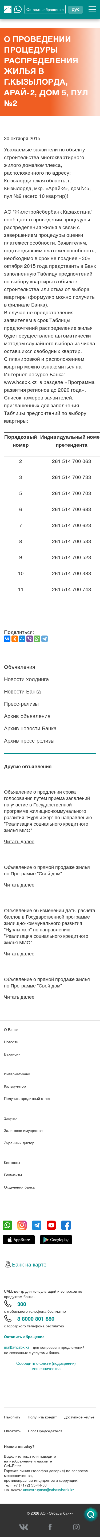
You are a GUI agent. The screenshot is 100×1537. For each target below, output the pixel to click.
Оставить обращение (24, 1336)
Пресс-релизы (21, 703)
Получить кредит (42, 1417)
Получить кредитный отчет (27, 1098)
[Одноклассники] (14, 639)
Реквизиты (13, 1174)
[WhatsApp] (37, 639)
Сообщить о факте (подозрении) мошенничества (46, 1365)
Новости (11, 1041)
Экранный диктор (19, 1142)
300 (21, 1304)
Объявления (19, 667)
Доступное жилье (79, 1417)
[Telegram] (44, 639)
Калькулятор (15, 1086)
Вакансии (12, 1054)
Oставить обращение (45, 9)
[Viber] (29, 639)
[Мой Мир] (22, 639)
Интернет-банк (17, 1073)
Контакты (12, 1162)
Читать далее (19, 841)
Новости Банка (22, 691)
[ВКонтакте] (7, 639)
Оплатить (12, 1430)
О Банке (11, 1029)
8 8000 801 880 (35, 1318)
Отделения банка (19, 1187)
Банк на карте (29, 1264)
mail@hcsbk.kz (16, 1347)
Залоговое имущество (23, 1130)
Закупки (11, 1118)
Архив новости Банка (30, 728)
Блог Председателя (45, 1430)
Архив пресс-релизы (29, 740)
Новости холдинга (26, 679)
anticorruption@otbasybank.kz (48, 1489)
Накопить (12, 1417)
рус (75, 9)
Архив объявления (27, 716)
